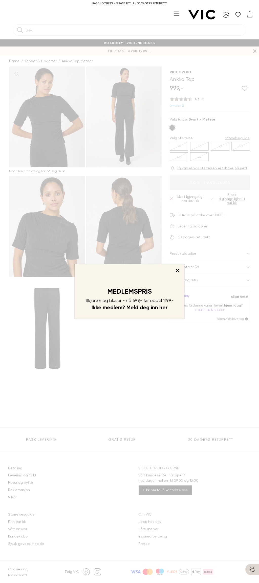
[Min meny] (226, 15)
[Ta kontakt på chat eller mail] (252, 569)
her (163, 307)
